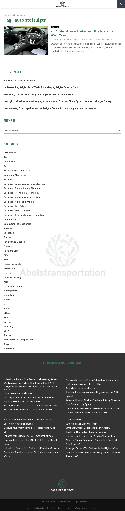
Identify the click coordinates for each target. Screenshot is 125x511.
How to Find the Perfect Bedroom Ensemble (87, 432)
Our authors (57, 508)
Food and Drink (11, 251)
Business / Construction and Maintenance (24, 184)
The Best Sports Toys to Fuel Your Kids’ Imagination (90, 436)
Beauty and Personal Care (17, 170)
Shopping (8, 326)
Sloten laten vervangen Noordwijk (82, 388)
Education (9, 233)
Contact (93, 508)
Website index (81, 508)
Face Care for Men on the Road (19, 80)
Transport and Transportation (18, 339)
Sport (6, 331)
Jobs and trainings (13, 277)
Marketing (9, 295)
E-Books (8, 228)
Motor (7, 304)
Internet (7, 273)
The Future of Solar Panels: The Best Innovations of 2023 (93, 408)
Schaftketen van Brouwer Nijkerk (81, 424)
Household (9, 268)
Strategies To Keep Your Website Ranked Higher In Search (93, 448)
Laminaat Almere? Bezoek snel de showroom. (88, 428)
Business (8, 179)
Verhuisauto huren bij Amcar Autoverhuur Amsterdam (92, 380)
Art (5, 157)
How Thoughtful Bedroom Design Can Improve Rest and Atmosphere (38, 94)
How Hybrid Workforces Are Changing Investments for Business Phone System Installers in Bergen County (57, 101)
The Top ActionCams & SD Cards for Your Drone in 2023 (30, 405)
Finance (8, 246)
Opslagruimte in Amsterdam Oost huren (85, 384)
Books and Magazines (15, 175)
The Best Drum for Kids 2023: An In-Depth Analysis (28, 409)
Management (10, 291)
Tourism (8, 335)
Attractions (9, 161)
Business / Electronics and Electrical (22, 188)
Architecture (10, 152)
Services (55, 27)
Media (7, 300)
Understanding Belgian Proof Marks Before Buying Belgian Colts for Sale (41, 87)
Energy (7, 237)
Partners (68, 508)
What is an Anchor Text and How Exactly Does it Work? (29, 383)
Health (7, 259)
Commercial (10, 219)
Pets (6, 317)
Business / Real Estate (15, 206)
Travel (7, 344)
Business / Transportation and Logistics (24, 215)
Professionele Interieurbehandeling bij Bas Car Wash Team (82, 33)
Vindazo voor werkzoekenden (18, 393)
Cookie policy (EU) (41, 508)
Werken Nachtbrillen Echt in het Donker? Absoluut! (28, 419)
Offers (7, 313)
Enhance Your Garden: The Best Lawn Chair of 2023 (28, 436)
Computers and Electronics (17, 224)
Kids (6, 282)
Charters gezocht (74, 419)
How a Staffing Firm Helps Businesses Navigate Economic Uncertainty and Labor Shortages (50, 108)
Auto (6, 166)
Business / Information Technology (21, 193)
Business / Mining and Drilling (19, 202)
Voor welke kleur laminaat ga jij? (19, 424)
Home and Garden (13, 264)
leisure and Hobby (13, 286)
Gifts (6, 255)
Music (7, 308)
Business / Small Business (17, 210)
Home (28, 508)
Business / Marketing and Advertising (22, 197)
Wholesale (9, 348)
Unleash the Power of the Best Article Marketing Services (31, 379)
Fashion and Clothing (14, 242)
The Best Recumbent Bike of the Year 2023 (86, 412)
